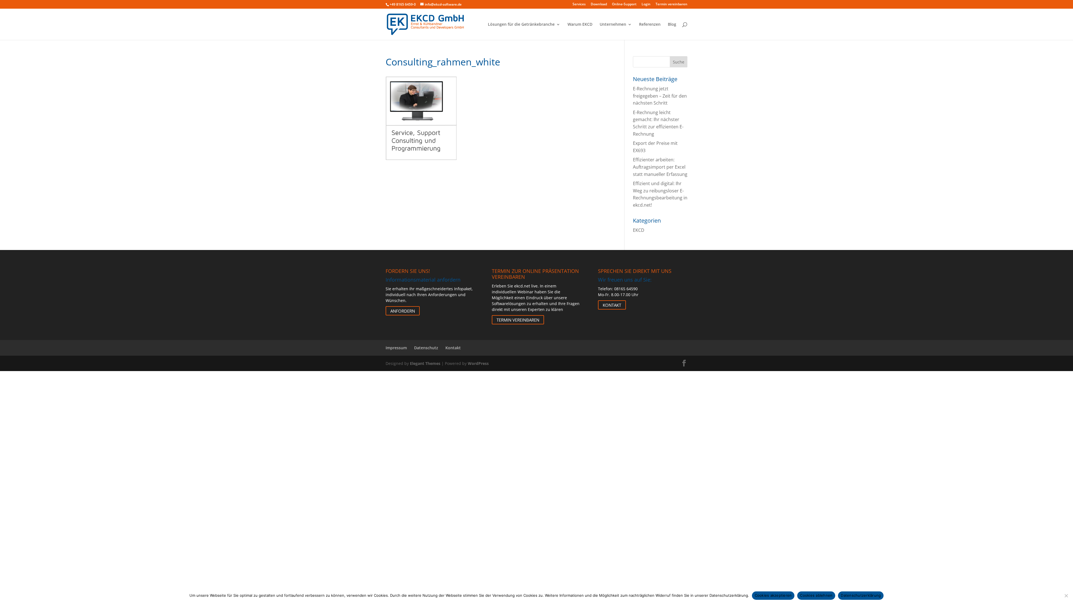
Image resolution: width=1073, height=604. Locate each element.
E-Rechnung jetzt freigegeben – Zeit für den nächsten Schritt (660, 96)
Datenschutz (426, 347)
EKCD (638, 230)
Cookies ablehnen (816, 595)
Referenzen (650, 24)
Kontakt (612, 305)
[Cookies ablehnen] (1066, 595)
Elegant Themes (425, 363)
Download (599, 4)
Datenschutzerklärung (861, 595)
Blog (672, 24)
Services (579, 4)
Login (646, 4)
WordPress (478, 363)
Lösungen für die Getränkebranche (521, 24)
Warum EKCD (580, 24)
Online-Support (624, 4)
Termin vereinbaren (671, 4)
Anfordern (402, 310)
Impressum (396, 347)
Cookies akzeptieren (773, 595)
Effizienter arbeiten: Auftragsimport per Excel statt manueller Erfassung (660, 167)
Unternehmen (613, 24)
